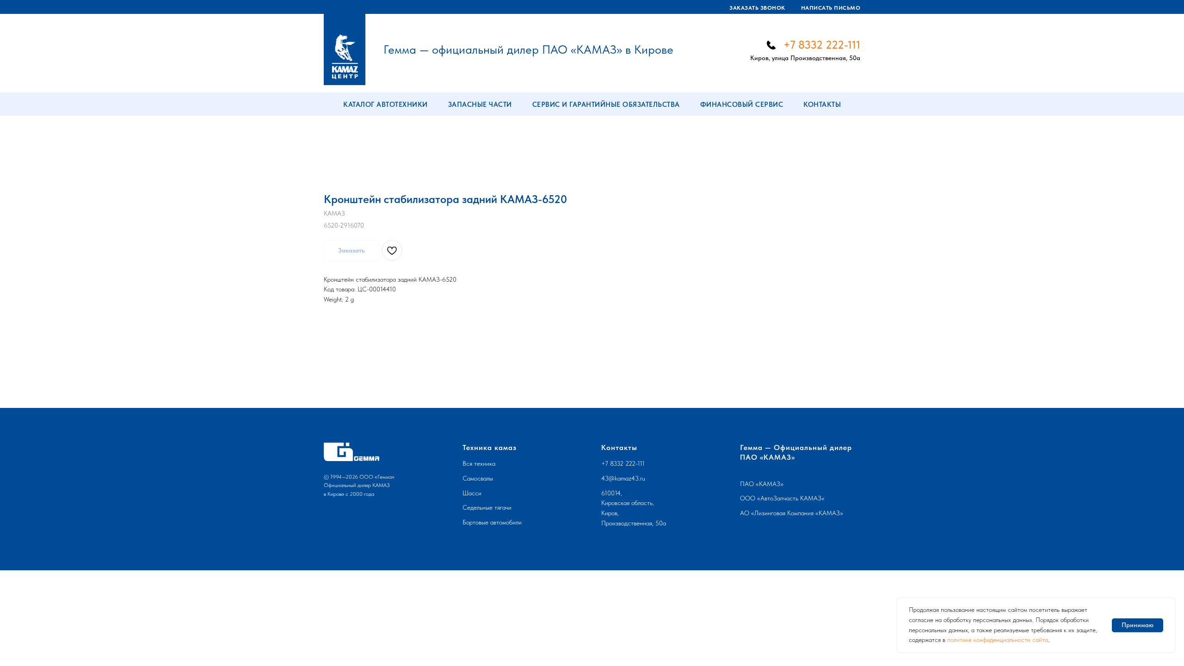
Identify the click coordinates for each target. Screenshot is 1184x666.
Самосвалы (477, 478)
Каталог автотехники (385, 104)
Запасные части (480, 104)
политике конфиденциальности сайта (997, 639)
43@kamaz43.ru (623, 478)
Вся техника (478, 463)
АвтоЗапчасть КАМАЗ (790, 498)
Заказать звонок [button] (757, 8)
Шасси (471, 493)
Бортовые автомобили (492, 522)
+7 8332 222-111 (821, 44)
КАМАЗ (769, 483)
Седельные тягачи (487, 507)
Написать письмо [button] (831, 8)
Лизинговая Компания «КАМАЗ (797, 513)
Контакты (822, 104)
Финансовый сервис (741, 104)
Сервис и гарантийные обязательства (606, 104)
